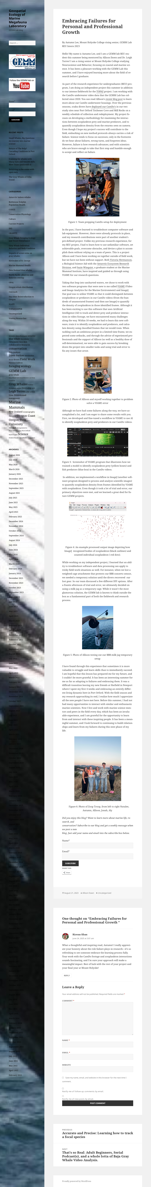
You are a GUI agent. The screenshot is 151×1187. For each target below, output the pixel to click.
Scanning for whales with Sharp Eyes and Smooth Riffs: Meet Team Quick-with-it (22, 162)
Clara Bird (23, 342)
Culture (12, 219)
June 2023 (13, 606)
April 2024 (13, 559)
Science (23, 434)
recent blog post (114, 99)
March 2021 (14, 734)
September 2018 (16, 876)
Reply (67, 975)
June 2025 (13, 502)
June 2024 (13, 549)
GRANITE (13, 233)
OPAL (11, 282)
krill (33, 388)
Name (66, 1040)
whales (24, 438)
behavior (31, 336)
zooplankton (31, 438)
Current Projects (16, 223)
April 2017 (13, 957)
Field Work (27, 359)
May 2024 (13, 554)
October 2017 (15, 928)
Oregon (12, 416)
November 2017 (16, 923)
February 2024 (15, 568)
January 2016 (15, 1028)
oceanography (29, 412)
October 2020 (15, 758)
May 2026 (13, 464)
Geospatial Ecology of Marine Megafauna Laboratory (18, 18)
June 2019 (13, 833)
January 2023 (15, 630)
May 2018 (13, 895)
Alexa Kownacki (21, 336)
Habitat (30, 385)
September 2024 (16, 535)
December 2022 (16, 635)
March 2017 (14, 961)
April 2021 (13, 729)
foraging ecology (20, 366)
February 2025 (15, 516)
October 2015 (15, 1042)
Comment (68, 1000)
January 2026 (15, 474)
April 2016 (13, 1013)
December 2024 (16, 521)
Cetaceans (13, 341)
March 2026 (14, 469)
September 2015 (16, 1046)
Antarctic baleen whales (20, 197)
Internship (26, 388)
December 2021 (16, 691)
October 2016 (15, 985)
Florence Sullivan (16, 363)
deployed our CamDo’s (103, 106)
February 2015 (15, 1075)
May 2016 (13, 1009)
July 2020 (13, 772)
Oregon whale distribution (21, 287)
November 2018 (16, 867)
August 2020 (14, 767)
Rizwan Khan (80, 934)
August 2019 (14, 824)
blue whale (14, 338)
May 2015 (13, 1065)
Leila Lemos (30, 392)
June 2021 (13, 720)
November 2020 (16, 753)
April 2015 (13, 1070)
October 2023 (15, 587)
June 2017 (13, 947)
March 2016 (14, 1018)
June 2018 (13, 890)
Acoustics (12, 336)
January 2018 (15, 914)
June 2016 (13, 1004)
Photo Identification (15, 431)
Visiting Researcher (18, 318)
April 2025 (13, 512)
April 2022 (13, 673)
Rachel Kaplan (13, 434)
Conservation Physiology (20, 214)
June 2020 (13, 777)
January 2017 (15, 971)
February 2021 (15, 739)
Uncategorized (15, 313)
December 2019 (16, 805)
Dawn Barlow (16, 355)
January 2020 (15, 800)
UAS (20, 438)
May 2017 (13, 952)
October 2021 (15, 701)
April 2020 (13, 786)
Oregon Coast (26, 416)
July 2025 (13, 497)
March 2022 (14, 677)
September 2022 (16, 649)
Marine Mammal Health (20, 265)
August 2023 (14, 597)
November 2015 (16, 1037)
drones (17, 359)
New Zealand (15, 411)
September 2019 (16, 819)
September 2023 (16, 592)
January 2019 (15, 857)
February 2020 (15, 796)
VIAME (121, 286)
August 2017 (14, 938)
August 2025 (14, 493)
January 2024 (15, 573)
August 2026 (14, 455)
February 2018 (15, 909)
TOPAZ (99, 91)
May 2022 (13, 668)
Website (66, 1065)
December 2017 (16, 919)
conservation (18, 348)
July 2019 (13, 829)
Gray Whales (18, 384)
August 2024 (14, 540)
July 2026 (13, 460)
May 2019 (13, 838)
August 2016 (14, 994)
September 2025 (16, 488)
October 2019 (15, 815)
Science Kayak (14, 438)
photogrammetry (22, 428)
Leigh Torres (17, 391)
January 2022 (15, 687)
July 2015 (13, 1056)
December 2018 (16, 862)
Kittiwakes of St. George (19, 260)
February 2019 (15, 852)
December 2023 (16, 578)
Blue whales (25, 339)
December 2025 (16, 478)
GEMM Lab (17, 370)
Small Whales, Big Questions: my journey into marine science (22, 141)
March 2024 (14, 564)
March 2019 (14, 848)
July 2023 (13, 602)
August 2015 (14, 1051)
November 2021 (16, 696)
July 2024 (13, 545)
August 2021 (14, 710)
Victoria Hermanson (120, 259)
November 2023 (16, 583)
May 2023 (13, 611)
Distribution (29, 356)
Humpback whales (15, 388)
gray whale (14, 374)
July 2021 (13, 715)
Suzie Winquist (85, 267)
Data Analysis (14, 352)
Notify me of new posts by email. (78, 1099)
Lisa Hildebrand (17, 395)
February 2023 (15, 625)
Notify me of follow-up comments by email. (83, 1091)
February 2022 (15, 682)
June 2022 (13, 663)
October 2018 (15, 871)
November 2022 (16, 639)
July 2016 (13, 999)
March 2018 (14, 904)
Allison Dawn (88, 893)
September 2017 (16, 933)
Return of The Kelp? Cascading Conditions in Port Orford (22, 151)
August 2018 (14, 881)
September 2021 (16, 706)
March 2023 (14, 620)
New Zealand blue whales (20, 270)
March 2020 (14, 791)
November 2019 (16, 810)
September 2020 (16, 762)
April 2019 (13, 843)
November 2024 (16, 526)
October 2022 (15, 644)
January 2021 (15, 744)
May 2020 (13, 781)
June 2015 (13, 1061)
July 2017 (13, 942)
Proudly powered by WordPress (76, 1181)
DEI (10, 228)
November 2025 (16, 483)
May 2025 (13, 507)
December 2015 (16, 1032)
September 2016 (16, 990)
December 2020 (16, 748)
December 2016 (16, 975)
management (14, 398)
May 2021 (13, 725)
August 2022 (14, 654)
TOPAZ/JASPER (15, 309)
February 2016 (15, 1023)
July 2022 (13, 658)
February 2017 (15, 966)
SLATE (12, 304)
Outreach (13, 292)
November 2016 (16, 980)
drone (11, 360)
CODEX (12, 209)
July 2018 (13, 886)
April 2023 (13, 616)
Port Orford (26, 431)
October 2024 (15, 531)
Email (66, 1052)
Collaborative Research (19, 345)
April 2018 (13, 900)
